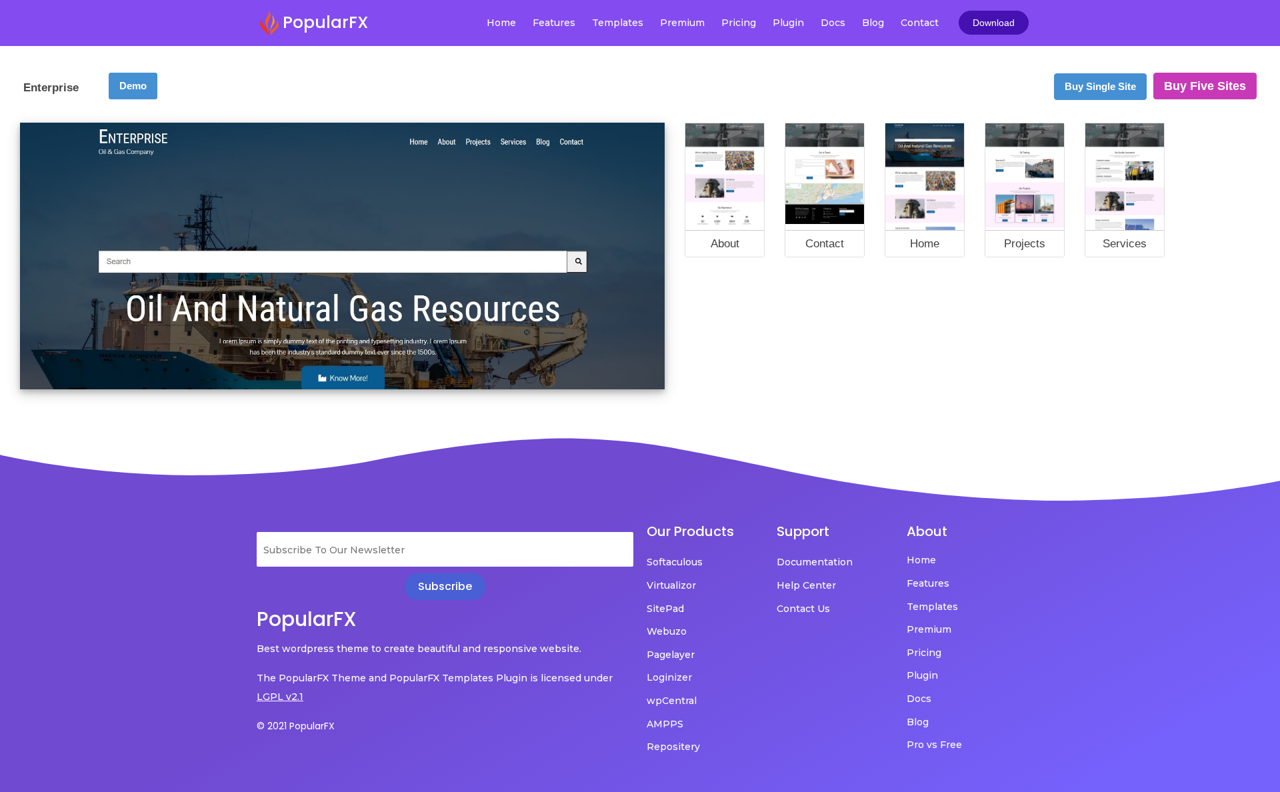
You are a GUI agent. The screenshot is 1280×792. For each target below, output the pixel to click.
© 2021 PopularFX (296, 726)
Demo (133, 85)
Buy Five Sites (1205, 86)
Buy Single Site (1100, 86)
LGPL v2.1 (280, 697)
